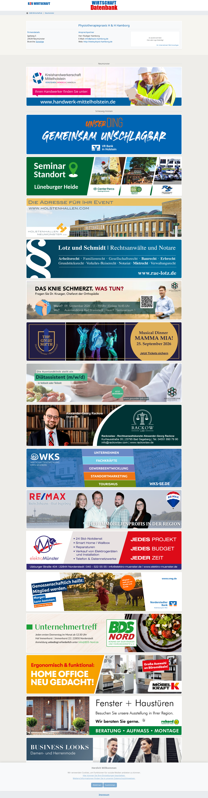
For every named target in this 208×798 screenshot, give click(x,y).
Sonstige (40, 41)
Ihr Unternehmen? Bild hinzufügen (168, 45)
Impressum (104, 794)
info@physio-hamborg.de (96, 38)
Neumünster (49, 13)
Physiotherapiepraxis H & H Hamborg (104, 25)
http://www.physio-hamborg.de (98, 41)
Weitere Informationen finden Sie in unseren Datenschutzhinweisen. (104, 778)
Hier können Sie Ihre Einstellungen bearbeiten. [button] (104, 775)
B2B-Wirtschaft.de (35, 13)
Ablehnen (97, 785)
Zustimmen (110, 785)
